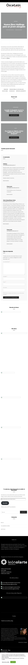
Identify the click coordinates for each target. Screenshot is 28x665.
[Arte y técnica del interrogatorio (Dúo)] (10, 588)
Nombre (4, 276)
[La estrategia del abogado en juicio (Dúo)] (10, 582)
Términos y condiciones (6, 572)
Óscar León (14, 96)
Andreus (5, 163)
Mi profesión (15, 107)
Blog (16, 128)
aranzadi (6, 89)
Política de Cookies (5, 573)
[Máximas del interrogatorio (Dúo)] (9, 584)
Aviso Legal (3, 570)
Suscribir (5, 503)
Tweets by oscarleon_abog (7, 620)
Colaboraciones (5, 525)
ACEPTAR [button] (13, 662)
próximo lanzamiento (21, 90)
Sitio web (5, 287)
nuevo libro (5, 90)
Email (4, 282)
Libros (8, 58)
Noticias (15, 21)
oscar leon (12, 90)
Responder (6, 180)
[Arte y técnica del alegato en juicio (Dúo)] (10, 586)
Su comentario (6, 261)
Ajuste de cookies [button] (5, 662)
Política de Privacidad (6, 568)
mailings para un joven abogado (17, 89)
